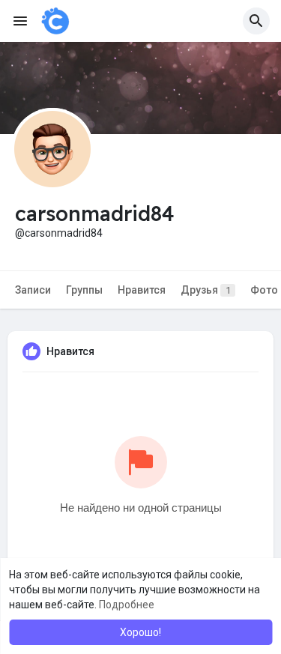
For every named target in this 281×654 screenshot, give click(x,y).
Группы (84, 290)
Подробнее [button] (126, 605)
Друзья (206, 290)
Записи (33, 290)
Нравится (142, 290)
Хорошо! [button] (140, 632)
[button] (256, 20)
